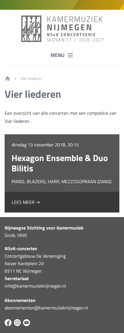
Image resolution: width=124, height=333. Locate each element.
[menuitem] (7, 78)
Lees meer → (26, 202)
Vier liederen (31, 78)
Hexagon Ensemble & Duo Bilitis (60, 163)
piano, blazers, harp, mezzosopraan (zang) (61, 181)
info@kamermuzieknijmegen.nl (35, 285)
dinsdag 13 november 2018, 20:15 (45, 144)
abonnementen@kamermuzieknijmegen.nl (46, 307)
